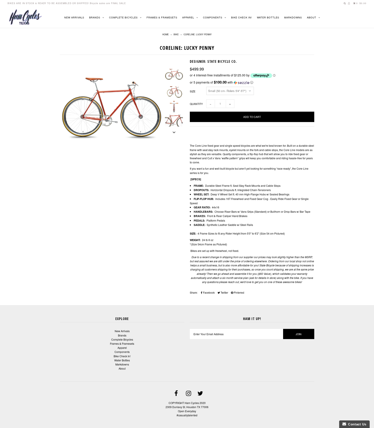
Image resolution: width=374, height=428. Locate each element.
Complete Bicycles (123, 17)
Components (212, 17)
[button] (252, 82)
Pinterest (238, 292)
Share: (194, 292)
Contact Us (356, 424)
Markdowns (293, 17)
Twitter (224, 292)
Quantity (196, 104)
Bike (176, 34)
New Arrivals (74, 17)
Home (165, 34)
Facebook (208, 292)
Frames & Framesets (162, 17)
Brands (94, 17)
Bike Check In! (241, 17)
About (311, 17)
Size (192, 91)
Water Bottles (268, 17)
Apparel (188, 17)
